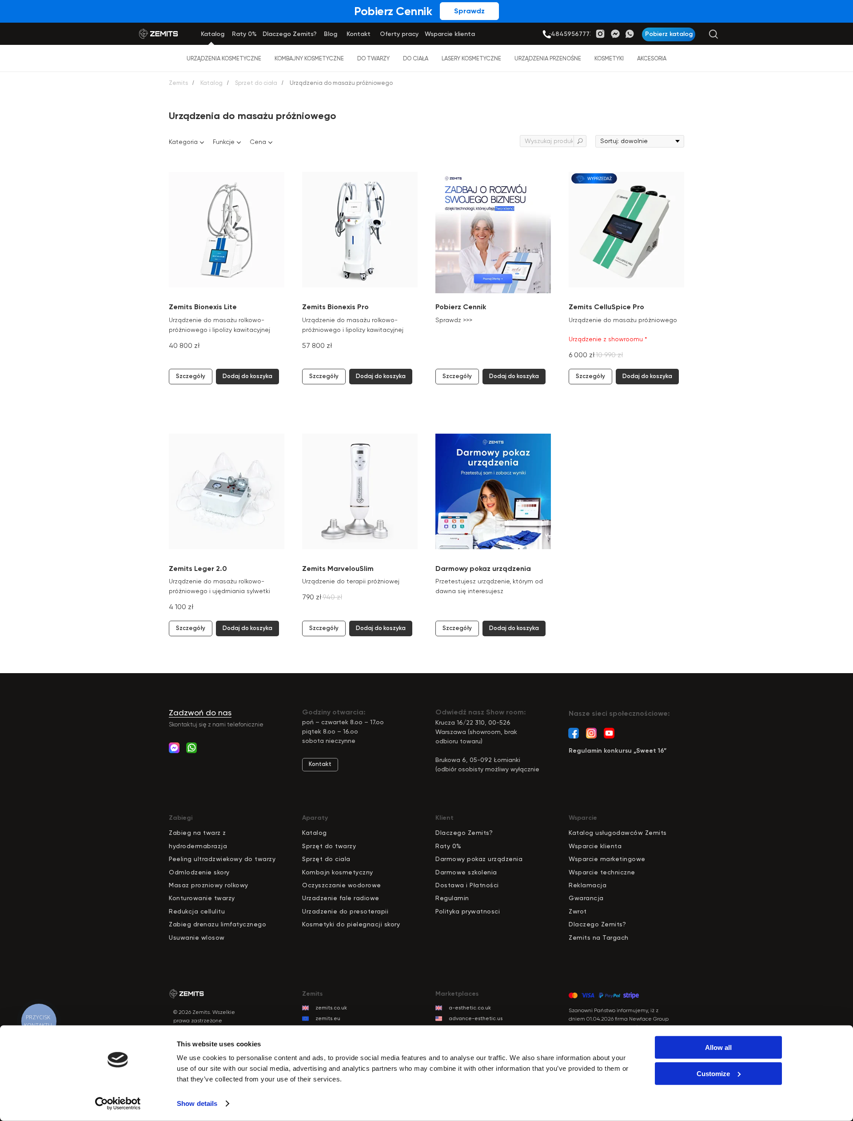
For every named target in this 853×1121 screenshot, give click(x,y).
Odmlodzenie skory (199, 872)
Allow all (718, 1047)
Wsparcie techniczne (602, 872)
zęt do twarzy (334, 846)
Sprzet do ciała (256, 83)
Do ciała (415, 58)
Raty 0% (448, 846)
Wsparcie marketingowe (607, 858)
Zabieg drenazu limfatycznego (217, 924)
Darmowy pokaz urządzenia (478, 858)
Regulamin (452, 898)
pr (309, 846)
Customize (713, 1073)
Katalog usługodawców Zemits (618, 832)
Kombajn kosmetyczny (337, 872)
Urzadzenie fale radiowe (340, 898)
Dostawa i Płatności (467, 885)
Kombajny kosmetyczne (309, 58)
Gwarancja (586, 898)
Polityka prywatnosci (467, 911)
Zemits (178, 83)
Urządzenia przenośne (547, 58)
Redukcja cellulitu (197, 911)
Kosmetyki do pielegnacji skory (351, 924)
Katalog (211, 83)
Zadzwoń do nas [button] (200, 712)
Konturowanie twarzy (202, 898)
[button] (668, 34)
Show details (197, 1103)
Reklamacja (587, 885)
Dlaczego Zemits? (464, 832)
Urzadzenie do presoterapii (345, 911)
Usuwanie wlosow (197, 937)
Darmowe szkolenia (466, 872)
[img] (546, 34)
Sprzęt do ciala (326, 858)
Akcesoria (651, 58)
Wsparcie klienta (595, 846)
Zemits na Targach (599, 937)
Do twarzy (373, 58)
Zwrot (578, 911)
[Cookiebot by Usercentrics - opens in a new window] (118, 1103)
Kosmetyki (609, 58)
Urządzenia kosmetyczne (224, 58)
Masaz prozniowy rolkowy (208, 885)
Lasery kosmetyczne (471, 58)
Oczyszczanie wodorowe (341, 885)
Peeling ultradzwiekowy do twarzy (222, 858)
